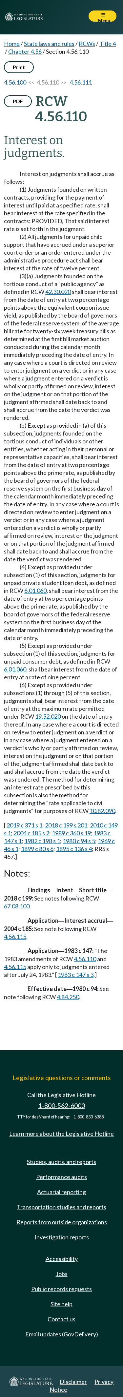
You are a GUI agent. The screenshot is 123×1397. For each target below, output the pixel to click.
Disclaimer (73, 1381)
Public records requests (61, 1288)
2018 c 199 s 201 (66, 825)
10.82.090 (102, 810)
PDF (18, 101)
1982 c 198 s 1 (42, 840)
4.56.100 (15, 82)
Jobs (62, 1273)
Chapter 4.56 (25, 51)
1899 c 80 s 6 (37, 848)
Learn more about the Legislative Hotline (61, 1133)
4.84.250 (68, 996)
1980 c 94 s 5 (79, 840)
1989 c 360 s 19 (71, 833)
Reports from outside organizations (61, 1222)
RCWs (87, 43)
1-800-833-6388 (88, 1117)
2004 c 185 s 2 (31, 833)
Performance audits (61, 1176)
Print (19, 67)
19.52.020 (48, 716)
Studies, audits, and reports (61, 1161)
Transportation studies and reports (61, 1207)
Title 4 (107, 43)
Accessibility (62, 1258)
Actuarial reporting (61, 1191)
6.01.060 (35, 590)
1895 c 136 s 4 (74, 848)
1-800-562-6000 (61, 1105)
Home (12, 43)
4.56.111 (81, 82)
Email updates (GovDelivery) (61, 1334)
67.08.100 (17, 906)
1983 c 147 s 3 (75, 974)
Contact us (61, 1319)
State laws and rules (49, 43)
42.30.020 (58, 291)
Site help (61, 1304)
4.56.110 (85, 958)
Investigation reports (61, 1237)
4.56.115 (15, 936)
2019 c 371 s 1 (24, 825)
